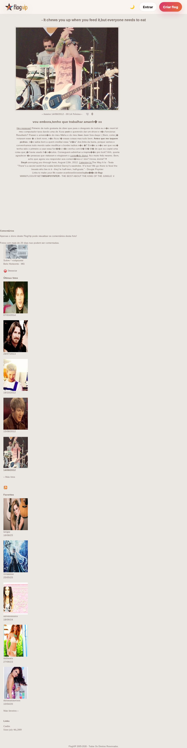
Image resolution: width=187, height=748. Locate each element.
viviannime (8, 574)
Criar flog (170, 7)
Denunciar (12, 270)
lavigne (6, 532)
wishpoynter (17, 260)
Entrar (148, 7)
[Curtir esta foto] (88, 114)
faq (83, 172)
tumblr (73, 172)
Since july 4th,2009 (12, 729)
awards (66, 172)
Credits (6, 726)
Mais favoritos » (10, 710)
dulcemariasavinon (11, 700)
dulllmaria (8, 658)
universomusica (10, 616)
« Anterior (46, 114)
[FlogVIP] (16, 7)
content (79, 172)
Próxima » (77, 114)
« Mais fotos (9, 477)
